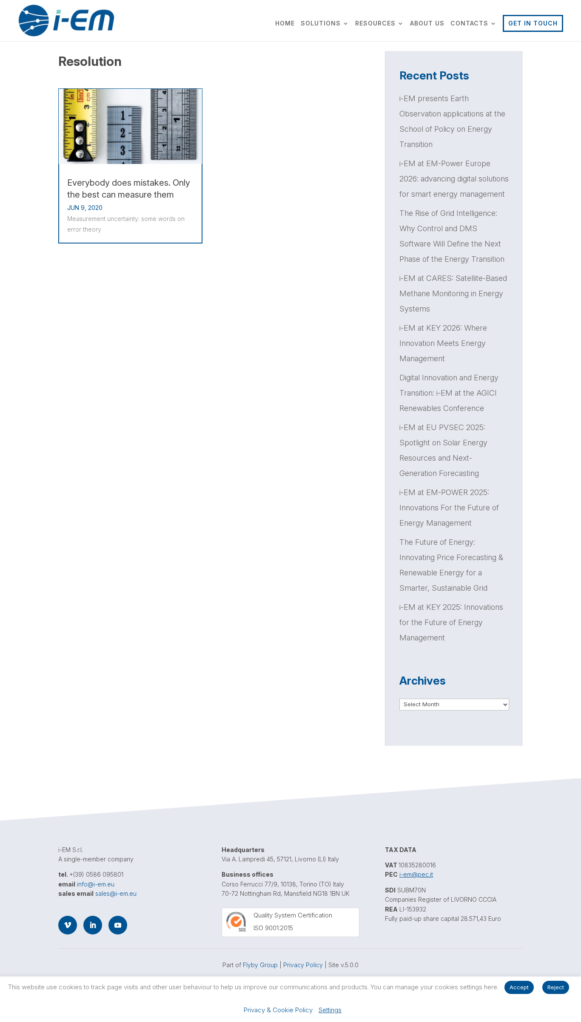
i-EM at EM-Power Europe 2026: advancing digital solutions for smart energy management (454, 178)
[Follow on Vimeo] (67, 925)
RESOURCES (375, 23)
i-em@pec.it (416, 874)
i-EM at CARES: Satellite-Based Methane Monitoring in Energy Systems (453, 293)
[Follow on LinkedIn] (92, 925)
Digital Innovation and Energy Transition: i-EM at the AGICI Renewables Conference (448, 393)
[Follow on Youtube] (117, 925)
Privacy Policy (303, 964)
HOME (285, 23)
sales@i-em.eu (116, 893)
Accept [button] (519, 987)
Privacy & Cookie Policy (278, 1010)
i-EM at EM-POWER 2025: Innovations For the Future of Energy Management (449, 507)
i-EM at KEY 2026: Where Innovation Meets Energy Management (443, 343)
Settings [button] (330, 1010)
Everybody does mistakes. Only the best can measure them (128, 189)
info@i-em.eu (95, 884)
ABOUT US (427, 23)
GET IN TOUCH (533, 23)
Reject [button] (555, 987)
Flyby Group (260, 964)
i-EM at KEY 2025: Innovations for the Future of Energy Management (451, 622)
